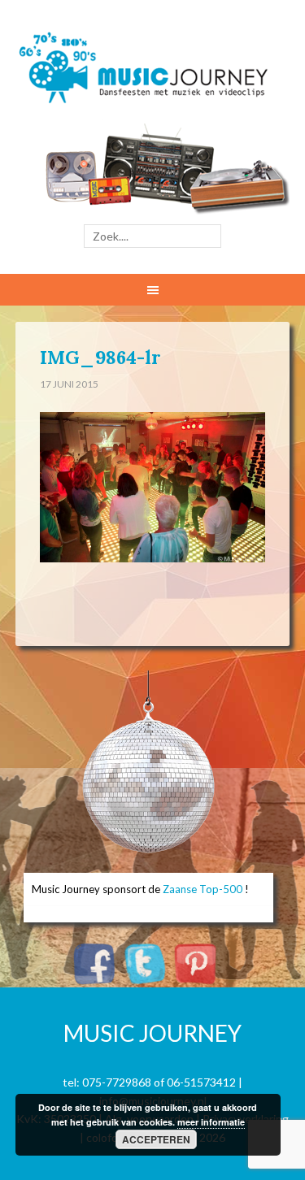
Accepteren (156, 1139)
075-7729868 (116, 1082)
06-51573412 (201, 1082)
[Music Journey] (152, 90)
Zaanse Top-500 (202, 889)
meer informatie (211, 1122)
